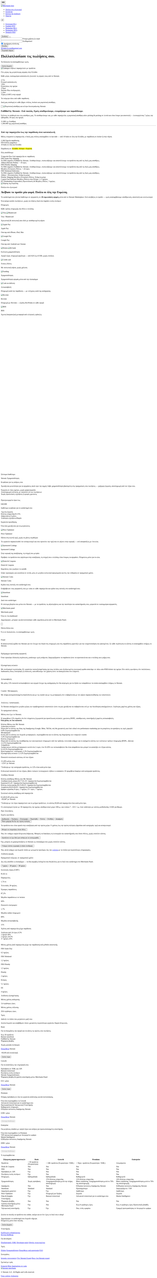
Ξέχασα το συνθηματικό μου (11, 48)
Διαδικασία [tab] (5, 819)
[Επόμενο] (2, 624)
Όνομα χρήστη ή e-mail (31, 39)
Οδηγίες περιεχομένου (37, 1243)
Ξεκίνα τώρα (6, 1057)
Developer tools (22, 1243)
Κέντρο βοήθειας (7, 1235)
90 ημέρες (22, 866)
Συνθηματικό (27, 41)
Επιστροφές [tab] (24, 819)
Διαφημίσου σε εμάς (19, 1266)
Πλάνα (3, 1250)
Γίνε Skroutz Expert (24, 1258)
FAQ (41, 1250)
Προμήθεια (5, 1049)
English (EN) (10, 26)
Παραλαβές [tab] (34, 819)
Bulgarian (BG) (11, 28)
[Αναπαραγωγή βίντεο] (2, 106)
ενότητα (55, 850)
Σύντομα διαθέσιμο (8, 1121)
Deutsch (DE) (11, 32)
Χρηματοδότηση (12, 1250)
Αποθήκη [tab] (50, 819)
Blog (9, 1266)
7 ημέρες (5, 866)
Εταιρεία (4, 1266)
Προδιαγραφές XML (8, 1243)
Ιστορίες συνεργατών (8, 1258)
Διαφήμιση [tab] (59, 819)
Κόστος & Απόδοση (13, 14)
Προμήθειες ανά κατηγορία (29, 1250)
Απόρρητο (14, 1276)
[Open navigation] (3, 3)
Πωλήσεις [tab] (14, 819)
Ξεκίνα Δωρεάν (7, 66)
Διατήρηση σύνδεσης (11, 44)
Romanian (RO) (11, 30)
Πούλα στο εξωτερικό (14, 10)
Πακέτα (8, 16)
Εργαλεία (9, 12)
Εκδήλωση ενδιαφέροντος (10, 1233)
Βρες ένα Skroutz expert (41, 1258)
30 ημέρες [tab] (13, 866)
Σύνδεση (5, 36)
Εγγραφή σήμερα (7, 50)
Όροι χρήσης (5, 1276)
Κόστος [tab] (42, 819)
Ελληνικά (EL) (11, 24)
